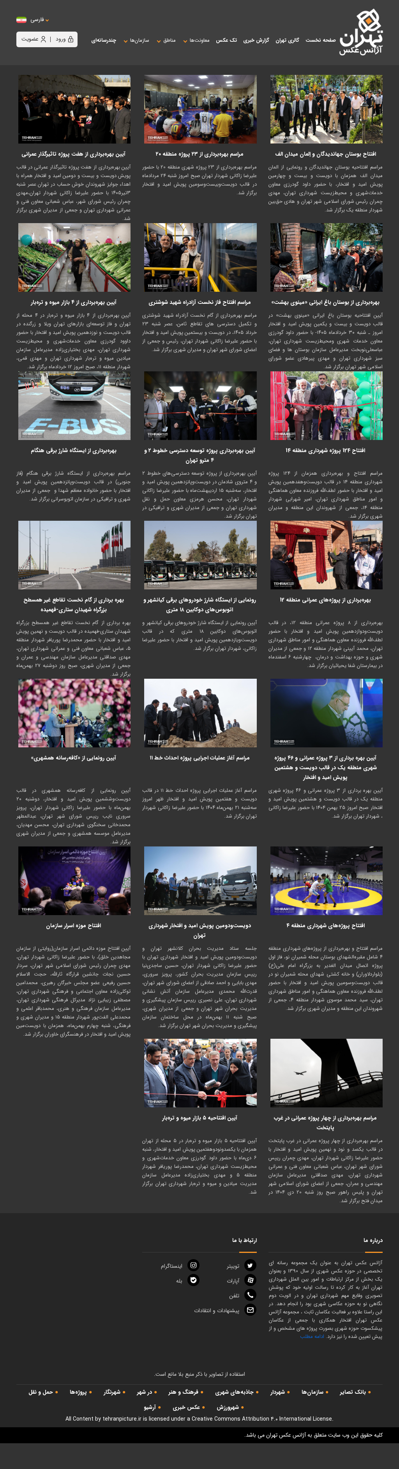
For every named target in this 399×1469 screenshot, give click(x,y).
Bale (179, 1281)
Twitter (233, 1266)
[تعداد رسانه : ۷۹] (200, 880)
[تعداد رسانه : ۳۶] (200, 555)
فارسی (37, 20)
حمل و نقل (40, 1392)
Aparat (233, 1281)
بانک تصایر (353, 1392)
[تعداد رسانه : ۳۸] (74, 405)
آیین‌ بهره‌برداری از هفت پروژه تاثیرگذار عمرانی (73, 154)
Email (216, 1310)
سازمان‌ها (312, 1392)
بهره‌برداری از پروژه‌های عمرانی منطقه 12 (325, 600)
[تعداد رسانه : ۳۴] (74, 109)
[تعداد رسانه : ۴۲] (326, 880)
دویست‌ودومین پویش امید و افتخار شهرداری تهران (199, 930)
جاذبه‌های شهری (234, 1392)
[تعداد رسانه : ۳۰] (326, 555)
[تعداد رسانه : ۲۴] (326, 257)
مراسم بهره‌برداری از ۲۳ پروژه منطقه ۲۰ (200, 154)
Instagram (171, 1266)
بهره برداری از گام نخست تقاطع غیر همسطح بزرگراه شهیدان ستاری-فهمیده (73, 605)
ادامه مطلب (312, 1336)
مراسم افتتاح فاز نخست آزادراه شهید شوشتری (199, 302)
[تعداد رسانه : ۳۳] (326, 109)
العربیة (80, 27)
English (61, 27)
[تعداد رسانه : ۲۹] (74, 257)
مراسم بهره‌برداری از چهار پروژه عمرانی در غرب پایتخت (325, 1123)
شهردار (277, 1392)
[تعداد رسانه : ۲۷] (200, 713)
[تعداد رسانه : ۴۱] (74, 713)
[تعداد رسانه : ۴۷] (200, 1073)
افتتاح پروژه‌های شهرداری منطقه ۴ (325, 925)
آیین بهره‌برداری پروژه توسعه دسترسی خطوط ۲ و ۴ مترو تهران (199, 455)
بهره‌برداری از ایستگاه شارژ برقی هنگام (74, 450)
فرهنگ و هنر (183, 1392)
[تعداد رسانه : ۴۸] (74, 880)
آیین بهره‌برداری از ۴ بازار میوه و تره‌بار (74, 302)
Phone (234, 1296)
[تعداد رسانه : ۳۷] (200, 109)
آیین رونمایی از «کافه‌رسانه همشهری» (73, 758)
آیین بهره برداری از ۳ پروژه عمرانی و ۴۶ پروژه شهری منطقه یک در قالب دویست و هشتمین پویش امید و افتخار (325, 768)
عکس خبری (186, 1407)
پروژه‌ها (78, 1392)
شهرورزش (228, 1407)
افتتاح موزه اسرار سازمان (73, 925)
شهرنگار (112, 1392)
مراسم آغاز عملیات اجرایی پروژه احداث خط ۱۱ (200, 758)
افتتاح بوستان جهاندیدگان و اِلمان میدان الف (325, 154)
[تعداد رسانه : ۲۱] (200, 257)
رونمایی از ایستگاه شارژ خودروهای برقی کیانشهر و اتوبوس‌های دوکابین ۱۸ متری (199, 605)
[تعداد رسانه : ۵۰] (326, 405)
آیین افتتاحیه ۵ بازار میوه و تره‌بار (199, 1118)
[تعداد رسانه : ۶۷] (326, 1073)
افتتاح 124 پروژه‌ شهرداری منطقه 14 (325, 450)
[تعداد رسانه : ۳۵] (74, 555)
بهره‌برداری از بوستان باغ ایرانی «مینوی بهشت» (325, 302)
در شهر (144, 1392)
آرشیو (150, 1407)
